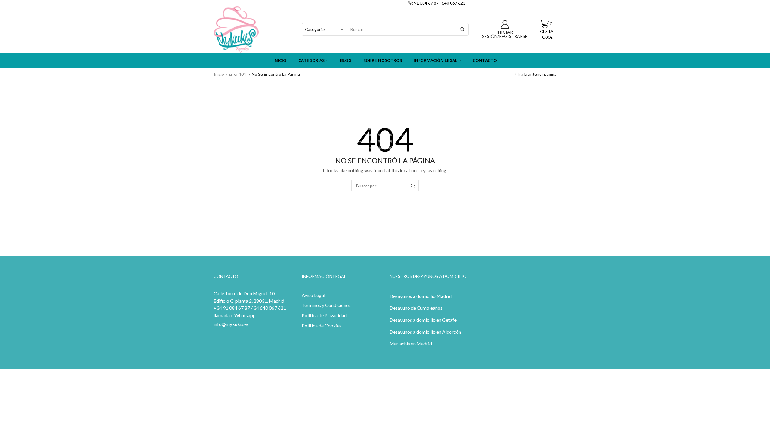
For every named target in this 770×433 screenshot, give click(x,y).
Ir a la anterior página (536, 74)
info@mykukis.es (231, 324)
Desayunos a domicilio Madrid (421, 296)
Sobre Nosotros (382, 60)
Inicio (279, 60)
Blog (345, 60)
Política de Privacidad (324, 315)
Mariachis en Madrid (411, 343)
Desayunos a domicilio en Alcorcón (425, 332)
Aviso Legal (313, 295)
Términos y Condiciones (326, 305)
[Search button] (462, 29)
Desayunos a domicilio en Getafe (423, 320)
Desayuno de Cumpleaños (416, 308)
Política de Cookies (322, 325)
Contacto (485, 60)
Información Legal (435, 60)
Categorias (311, 60)
